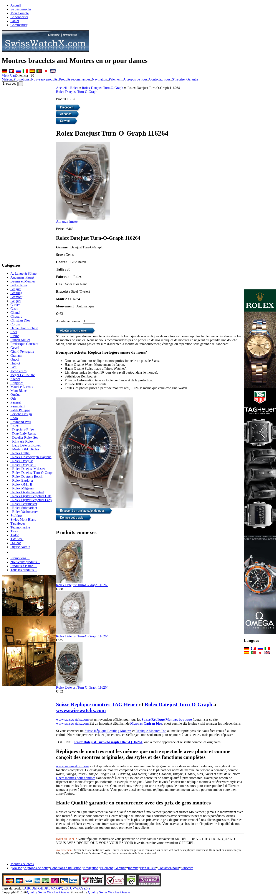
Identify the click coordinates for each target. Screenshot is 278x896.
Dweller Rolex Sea (24, 437)
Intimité (133, 868)
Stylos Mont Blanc (23, 519)
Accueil (15, 5)
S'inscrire (178, 79)
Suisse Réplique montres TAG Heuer (97, 704)
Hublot (15, 363)
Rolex (74, 88)
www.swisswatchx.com (81, 710)
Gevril (14, 348)
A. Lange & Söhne (23, 273)
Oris (13, 398)
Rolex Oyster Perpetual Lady (31, 500)
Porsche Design (21, 414)
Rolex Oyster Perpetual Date (30, 496)
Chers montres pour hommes (75, 778)
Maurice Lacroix (21, 387)
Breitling (16, 293)
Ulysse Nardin (20, 547)
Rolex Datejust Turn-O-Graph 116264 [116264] (108, 742)
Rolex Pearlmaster (23, 504)
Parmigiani (17, 406)
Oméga (15, 394)
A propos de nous (135, 79)
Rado (14, 418)
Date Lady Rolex (23, 433)
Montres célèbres (22, 864)
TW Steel (16, 539)
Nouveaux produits (44, 79)
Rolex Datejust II (23, 465)
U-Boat (15, 543)
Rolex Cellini (20, 453)
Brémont (16, 297)
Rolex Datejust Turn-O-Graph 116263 (82, 585)
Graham (16, 355)
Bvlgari (15, 301)
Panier (14, 21)
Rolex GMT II (21, 484)
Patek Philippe (20, 410)
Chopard (16, 316)
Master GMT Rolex (24, 449)
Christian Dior (20, 320)
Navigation (99, 79)
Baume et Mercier (22, 281)
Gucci (14, 359)
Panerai (15, 402)
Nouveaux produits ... (25, 562)
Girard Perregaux (22, 351)
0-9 (88, 888)
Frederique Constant (24, 344)
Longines (16, 383)
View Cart (9, 75)
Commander (18, 25)
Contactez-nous (159, 79)
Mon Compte (19, 13)
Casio (14, 308)
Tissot (14, 531)
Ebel (13, 332)
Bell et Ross (18, 285)
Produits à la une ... (23, 566)
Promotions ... (20, 558)
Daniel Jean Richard (24, 328)
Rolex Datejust (21, 461)
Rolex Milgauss (22, 488)
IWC (13, 367)
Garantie (192, 79)
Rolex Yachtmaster (24, 512)
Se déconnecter (20, 9)
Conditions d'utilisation (65, 868)
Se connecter (19, 17)
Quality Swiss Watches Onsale (48, 892)
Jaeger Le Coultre (22, 375)
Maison (7, 79)
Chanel (15, 312)
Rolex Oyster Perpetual (27, 492)
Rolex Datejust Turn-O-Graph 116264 (82, 636)
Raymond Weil (20, 422)
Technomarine (20, 527)
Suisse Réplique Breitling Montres (107, 731)
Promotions (21, 79)
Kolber (15, 379)
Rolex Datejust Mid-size (27, 469)
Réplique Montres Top (151, 731)
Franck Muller (20, 340)
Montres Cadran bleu (146, 723)
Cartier (15, 305)
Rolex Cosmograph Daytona (30, 457)
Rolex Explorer (21, 480)
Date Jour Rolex (22, 430)
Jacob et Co (18, 371)
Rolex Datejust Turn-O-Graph (102, 88)
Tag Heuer (17, 523)
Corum (15, 324)
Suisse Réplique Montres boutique (167, 719)
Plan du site (148, 868)
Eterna (14, 336)
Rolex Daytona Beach (26, 476)
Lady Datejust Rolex (25, 445)
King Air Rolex (21, 441)
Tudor (14, 535)
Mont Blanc (18, 390)
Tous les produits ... (23, 570)
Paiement (115, 79)
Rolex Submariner (23, 508)
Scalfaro (16, 515)
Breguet (15, 289)
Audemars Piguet (22, 277)
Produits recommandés (74, 79)
